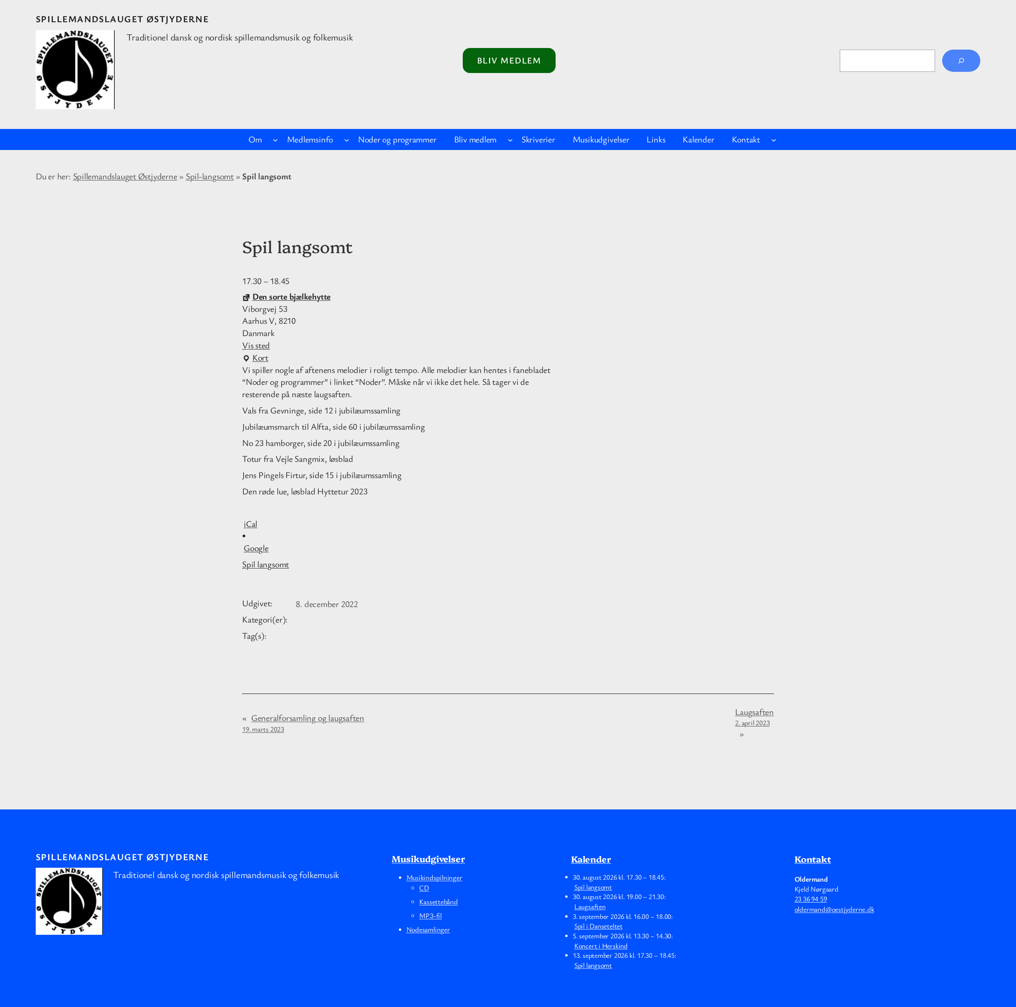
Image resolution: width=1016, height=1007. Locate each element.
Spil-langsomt (210, 176)
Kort (255, 358)
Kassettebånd (438, 901)
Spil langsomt (265, 564)
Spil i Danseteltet (598, 925)
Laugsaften (754, 717)
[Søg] (961, 61)
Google (256, 547)
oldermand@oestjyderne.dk (834, 909)
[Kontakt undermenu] (773, 139)
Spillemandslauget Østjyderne (122, 19)
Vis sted (256, 345)
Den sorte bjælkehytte (291, 296)
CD (424, 887)
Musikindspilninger (434, 877)
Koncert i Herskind (600, 945)
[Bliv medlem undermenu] (510, 139)
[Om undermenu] (275, 139)
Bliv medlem (509, 60)
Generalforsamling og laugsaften (303, 723)
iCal (250, 523)
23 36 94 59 (811, 898)
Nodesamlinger (428, 929)
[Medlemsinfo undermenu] (346, 139)
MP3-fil (430, 915)
